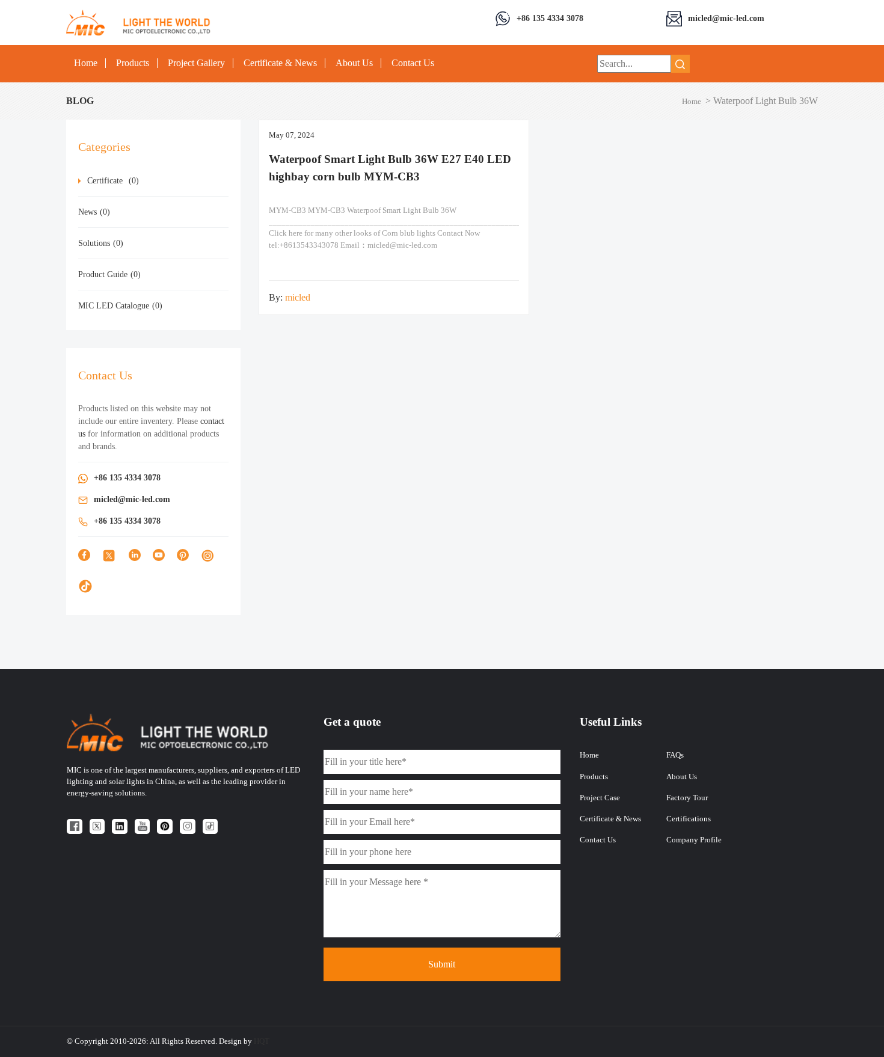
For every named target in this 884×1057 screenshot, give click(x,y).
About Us (354, 63)
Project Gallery (196, 63)
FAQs (675, 755)
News (94, 211)
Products (132, 63)
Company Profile (694, 840)
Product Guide (109, 274)
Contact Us (412, 63)
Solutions (100, 243)
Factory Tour (687, 798)
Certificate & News (280, 63)
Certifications (688, 819)
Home (85, 63)
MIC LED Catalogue (120, 305)
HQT (261, 1041)
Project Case (600, 798)
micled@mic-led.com (726, 18)
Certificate (113, 180)
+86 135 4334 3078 (550, 18)
